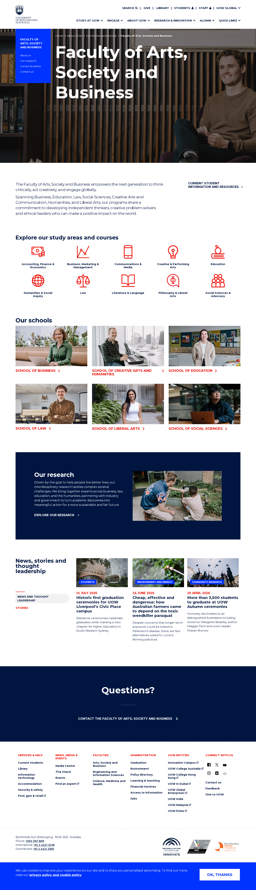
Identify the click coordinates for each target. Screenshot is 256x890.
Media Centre (65, 766)
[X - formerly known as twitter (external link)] (216, 764)
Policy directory (141, 774)
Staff (203, 8)
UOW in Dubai (178, 784)
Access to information (146, 792)
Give (147, 8)
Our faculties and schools (101, 35)
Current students (30, 66)
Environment (139, 768)
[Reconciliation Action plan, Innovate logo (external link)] (171, 846)
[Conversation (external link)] (224, 774)
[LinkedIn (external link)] (216, 773)
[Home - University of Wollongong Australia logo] (26, 14)
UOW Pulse (176, 811)
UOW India (175, 799)
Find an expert (65, 784)
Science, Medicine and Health (109, 783)
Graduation (138, 762)
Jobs (133, 798)
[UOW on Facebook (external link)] (209, 764)
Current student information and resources (213, 185)
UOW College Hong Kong (182, 776)
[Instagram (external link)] (209, 773)
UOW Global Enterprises (176, 791)
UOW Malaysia (178, 805)
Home (59, 35)
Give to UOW (214, 794)
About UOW (74, 35)
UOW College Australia (184, 768)
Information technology (26, 776)
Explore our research (54, 515)
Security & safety (30, 789)
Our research (28, 60)
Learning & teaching (145, 780)
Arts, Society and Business (105, 764)
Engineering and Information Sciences (108, 773)
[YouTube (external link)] (224, 765)
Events (60, 778)
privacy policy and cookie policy (55, 875)
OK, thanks (219, 874)
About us (25, 55)
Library (162, 8)
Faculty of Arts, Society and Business (31, 43)
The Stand (63, 772)
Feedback (212, 788)
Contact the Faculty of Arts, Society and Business (125, 718)
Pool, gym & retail (30, 795)
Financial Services (143, 786)
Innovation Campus (182, 762)
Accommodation (30, 784)
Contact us (26, 71)
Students (182, 8)
